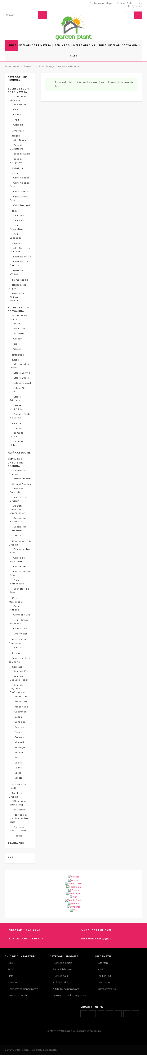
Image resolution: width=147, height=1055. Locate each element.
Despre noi (104, 982)
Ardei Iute (21, 701)
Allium (17, 323)
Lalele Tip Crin (17, 390)
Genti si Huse (21, 614)
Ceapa (18, 717)
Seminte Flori (21, 671)
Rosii (17, 757)
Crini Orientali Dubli (20, 198)
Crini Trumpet (21, 205)
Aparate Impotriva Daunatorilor (17, 509)
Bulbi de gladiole (62, 962)
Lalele (16, 359)
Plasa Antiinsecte (17, 582)
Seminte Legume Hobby (19, 678)
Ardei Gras (21, 696)
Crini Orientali (21, 191)
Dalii (15, 211)
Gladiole (17, 243)
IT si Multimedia (16, 600)
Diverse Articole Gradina (20, 543)
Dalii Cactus (20, 220)
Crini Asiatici (21, 177)
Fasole (18, 732)
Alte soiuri (19, 104)
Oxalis (17, 349)
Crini (15, 173)
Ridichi (19, 752)
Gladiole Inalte (22, 256)
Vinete (19, 777)
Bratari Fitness (15, 608)
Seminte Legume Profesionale (17, 688)
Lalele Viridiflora (16, 407)
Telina (18, 767)
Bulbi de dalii (60, 975)
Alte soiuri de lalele (20, 366)
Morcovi (19, 742)
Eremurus (19, 328)
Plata (10, 975)
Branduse (18, 354)
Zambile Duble (17, 434)
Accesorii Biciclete (17, 490)
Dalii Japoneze (16, 236)
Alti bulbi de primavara (18, 98)
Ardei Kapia (22, 706)
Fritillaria (18, 333)
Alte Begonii (20, 140)
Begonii (16, 135)
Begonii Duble (22, 153)
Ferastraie (19, 809)
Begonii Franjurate (16, 161)
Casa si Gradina (21, 484)
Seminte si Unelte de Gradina (16, 463)
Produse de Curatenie (17, 641)
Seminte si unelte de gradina (69, 995)
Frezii (16, 119)
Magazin (28, 66)
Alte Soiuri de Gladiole (20, 250)
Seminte (17, 667)
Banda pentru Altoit (20, 551)
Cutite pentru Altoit (20, 573)
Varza (18, 773)
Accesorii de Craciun (19, 499)
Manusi (17, 647)
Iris (15, 344)
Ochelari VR (20, 628)
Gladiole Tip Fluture (19, 263)
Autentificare (135, 3)
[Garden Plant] (73, 26)
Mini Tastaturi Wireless (20, 622)
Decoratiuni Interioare (18, 528)
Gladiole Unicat (16, 272)
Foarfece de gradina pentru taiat (19, 818)
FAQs (11, 969)
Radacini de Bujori (17, 286)
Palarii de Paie (22, 478)
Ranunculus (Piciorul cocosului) (18, 297)
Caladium (18, 168)
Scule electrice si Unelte (20, 660)
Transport (13, 982)
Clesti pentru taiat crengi (19, 803)
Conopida (20, 722)
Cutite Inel (19, 566)
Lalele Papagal (22, 383)
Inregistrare (135, 6)
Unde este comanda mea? (23, 989)
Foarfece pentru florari (18, 829)
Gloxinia (18, 124)
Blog (10, 962)
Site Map (103, 962)
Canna (17, 114)
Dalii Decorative (16, 227)
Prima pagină (12, 66)
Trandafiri (16, 843)
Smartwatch (20, 633)
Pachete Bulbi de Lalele (20, 416)
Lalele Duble (21, 377)
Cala (16, 109)
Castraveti (21, 711)
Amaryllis (18, 130)
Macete (17, 835)
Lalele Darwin (21, 372)
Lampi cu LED (21, 535)
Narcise (16, 423)
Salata (18, 762)
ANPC (101, 969)
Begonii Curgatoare (16, 147)
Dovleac (19, 727)
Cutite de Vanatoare (17, 559)
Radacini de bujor (63, 969)
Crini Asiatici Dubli (19, 185)
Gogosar (19, 737)
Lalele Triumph (15, 398)
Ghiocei (18, 338)
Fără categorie (19, 452)
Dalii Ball (18, 215)
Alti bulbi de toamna (18, 317)
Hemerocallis (20, 280)
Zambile (17, 428)
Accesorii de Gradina (18, 472)
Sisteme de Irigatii (17, 786)
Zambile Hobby (17, 443)
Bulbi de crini (60, 982)
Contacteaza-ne (107, 989)
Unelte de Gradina (16, 795)
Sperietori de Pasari (19, 590)
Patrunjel (20, 747)
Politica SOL (105, 975)
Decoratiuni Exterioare (18, 520)
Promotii (17, 653)
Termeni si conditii (18, 995)
